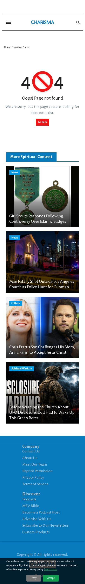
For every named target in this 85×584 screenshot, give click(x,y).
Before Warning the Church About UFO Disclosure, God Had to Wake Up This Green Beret (41, 412)
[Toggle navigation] (8, 22)
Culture (15, 303)
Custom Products (36, 532)
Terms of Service (35, 484)
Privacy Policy (33, 477)
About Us (29, 458)
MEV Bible (30, 506)
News (14, 172)
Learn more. (50, 569)
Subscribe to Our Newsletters (45, 525)
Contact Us (31, 451)
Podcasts (29, 499)
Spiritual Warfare (21, 368)
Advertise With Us (36, 519)
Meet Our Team (34, 464)
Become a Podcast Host (41, 512)
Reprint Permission (37, 471)
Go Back (42, 122)
